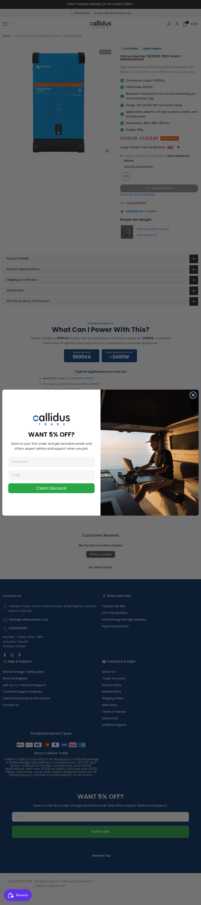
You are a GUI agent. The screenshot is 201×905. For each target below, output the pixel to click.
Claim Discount (52, 488)
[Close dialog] (193, 395)
